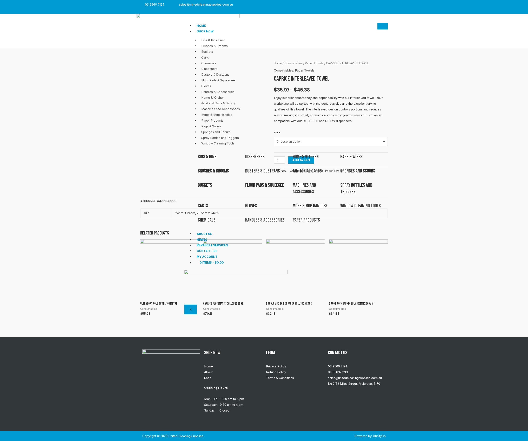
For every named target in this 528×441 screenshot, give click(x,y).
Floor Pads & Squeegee (218, 80)
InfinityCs (379, 436)
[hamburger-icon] (382, 26)
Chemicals (208, 63)
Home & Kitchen (212, 98)
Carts (205, 57)
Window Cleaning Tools (218, 143)
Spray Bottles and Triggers (220, 138)
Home (201, 25)
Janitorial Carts (307, 171)
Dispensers (209, 69)
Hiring (202, 239)
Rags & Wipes (211, 126)
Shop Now (205, 31)
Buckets (207, 52)
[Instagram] (381, 4)
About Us (204, 234)
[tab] (158, 201)
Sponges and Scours (216, 132)
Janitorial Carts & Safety (218, 103)
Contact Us (207, 251)
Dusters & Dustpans (215, 74)
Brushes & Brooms (214, 46)
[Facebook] (376, 4)
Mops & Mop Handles (216, 115)
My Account (207, 256)
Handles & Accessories (218, 92)
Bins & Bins (207, 157)
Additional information (158, 201)
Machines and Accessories (220, 109)
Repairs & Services (212, 245)
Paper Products (212, 120)
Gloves (206, 86)
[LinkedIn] (385, 4)
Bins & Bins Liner (213, 40)
